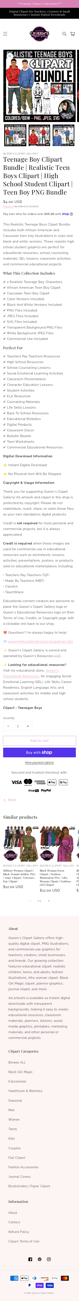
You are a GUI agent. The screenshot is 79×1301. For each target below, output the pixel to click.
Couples (14, 1148)
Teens (12, 1129)
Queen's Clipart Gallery (43, 1293)
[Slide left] (30, 900)
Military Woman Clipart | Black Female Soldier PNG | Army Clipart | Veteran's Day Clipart (19, 876)
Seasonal (15, 1100)
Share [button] (12, 800)
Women (14, 1119)
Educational (17, 1081)
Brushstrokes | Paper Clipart (29, 1186)
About (12, 1212)
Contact (14, 1222)
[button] (5, 34)
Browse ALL (17, 1062)
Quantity (9, 718)
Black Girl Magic (20, 1072)
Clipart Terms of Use (23, 1241)
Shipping (8, 206)
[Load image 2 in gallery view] (39, 135)
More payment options (39, 762)
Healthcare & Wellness (25, 1091)
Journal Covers (19, 1176)
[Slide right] (49, 900)
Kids (11, 1138)
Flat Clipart (16, 1157)
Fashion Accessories (23, 1167)
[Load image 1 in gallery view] (15, 135)
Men (11, 1110)
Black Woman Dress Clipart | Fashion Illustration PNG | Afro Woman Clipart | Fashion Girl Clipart (55, 877)
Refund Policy (18, 1232)
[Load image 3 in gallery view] (63, 135)
